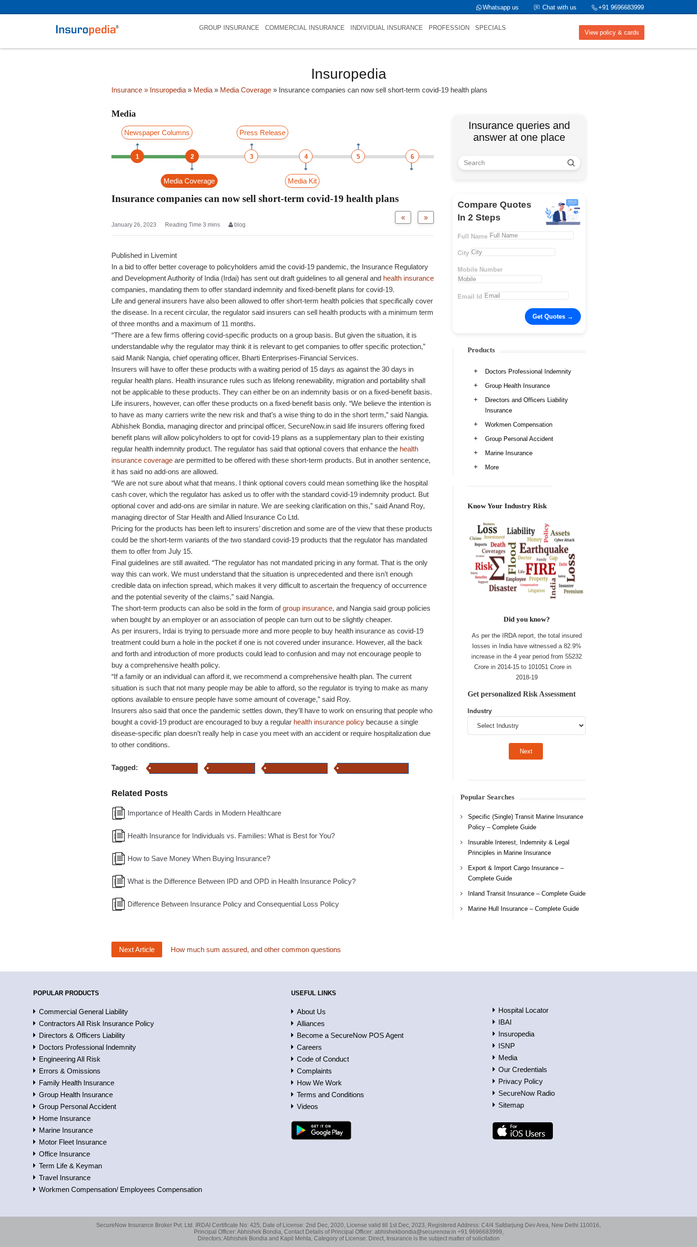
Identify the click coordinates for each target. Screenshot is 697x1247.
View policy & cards (612, 32)
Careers (309, 1047)
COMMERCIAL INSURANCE (305, 27)
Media (507, 1058)
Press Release (262, 132)
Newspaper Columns (157, 132)
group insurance (307, 608)
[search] (571, 162)
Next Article (137, 949)
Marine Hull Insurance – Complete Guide (523, 908)
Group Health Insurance (517, 385)
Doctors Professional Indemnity (528, 371)
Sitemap (511, 1105)
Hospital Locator (523, 1010)
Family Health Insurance (76, 1083)
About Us (311, 1012)
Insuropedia (516, 1034)
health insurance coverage (373, 768)
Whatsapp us (501, 7)
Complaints (314, 1071)
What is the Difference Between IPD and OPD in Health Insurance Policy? (242, 881)
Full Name (472, 236)
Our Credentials (522, 1069)
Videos (307, 1106)
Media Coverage (189, 181)
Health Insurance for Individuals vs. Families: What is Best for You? (231, 836)
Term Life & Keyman (70, 1166)
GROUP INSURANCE (229, 27)
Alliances (311, 1023)
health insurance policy (328, 722)
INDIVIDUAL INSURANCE (386, 27)
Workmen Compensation (518, 424)
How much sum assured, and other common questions (256, 949)
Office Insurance (64, 1154)
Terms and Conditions (330, 1095)
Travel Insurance (65, 1178)
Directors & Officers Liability (82, 1035)
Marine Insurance (508, 453)
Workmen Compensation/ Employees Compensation (120, 1189)
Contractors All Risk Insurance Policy (96, 1023)
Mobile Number (480, 269)
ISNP (506, 1046)
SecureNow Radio (526, 1093)
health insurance (408, 278)
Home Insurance (65, 1118)
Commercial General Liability (83, 1012)
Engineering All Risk (70, 1059)
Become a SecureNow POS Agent (350, 1035)
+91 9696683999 (621, 7)
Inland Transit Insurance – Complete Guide (527, 893)
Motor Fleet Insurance (73, 1142)
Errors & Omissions (70, 1071)
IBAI (505, 1022)
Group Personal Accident (519, 438)
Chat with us (559, 7)
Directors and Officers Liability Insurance (526, 405)
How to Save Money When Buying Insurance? (199, 858)
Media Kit (302, 181)
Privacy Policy (520, 1081)
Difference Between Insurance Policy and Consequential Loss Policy (233, 904)
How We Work (319, 1083)
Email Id (470, 296)
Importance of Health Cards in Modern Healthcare (204, 813)
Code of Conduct (323, 1059)
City (463, 253)
